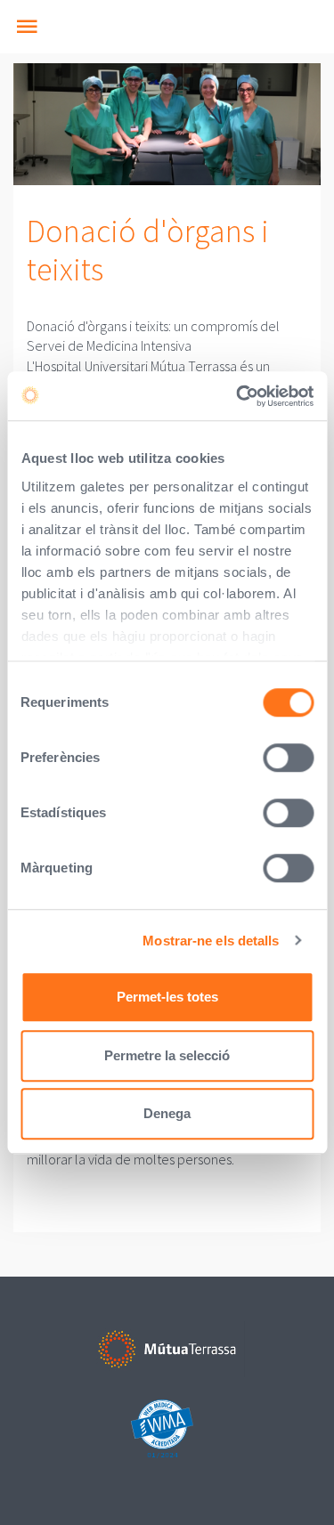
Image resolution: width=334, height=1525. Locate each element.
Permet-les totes (167, 996)
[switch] (288, 757)
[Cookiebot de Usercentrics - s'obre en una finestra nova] (238, 396)
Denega (167, 1113)
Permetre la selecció (167, 1055)
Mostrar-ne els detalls (211, 940)
